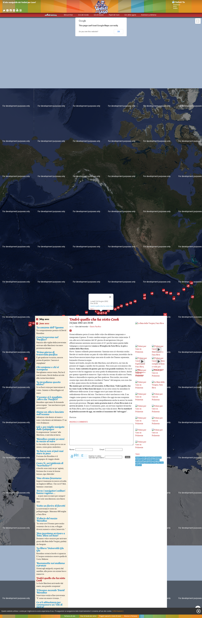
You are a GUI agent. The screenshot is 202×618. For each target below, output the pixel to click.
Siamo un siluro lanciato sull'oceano (50, 413)
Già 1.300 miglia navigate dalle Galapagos (50, 428)
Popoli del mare (114, 15)
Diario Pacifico (95, 327)
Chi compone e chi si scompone (47, 368)
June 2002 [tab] (44, 323)
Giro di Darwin (99, 15)
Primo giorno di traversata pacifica (46, 353)
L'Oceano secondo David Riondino (50, 591)
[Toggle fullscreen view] (198, 21)
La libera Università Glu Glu (50, 549)
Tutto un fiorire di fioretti (50, 506)
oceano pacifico (141, 460)
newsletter (176, 5)
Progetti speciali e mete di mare (110, 616)
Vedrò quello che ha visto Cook (50, 579)
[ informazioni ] (117, 611)
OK (118, 31)
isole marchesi (150, 462)
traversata (149, 458)
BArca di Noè (68, 15)
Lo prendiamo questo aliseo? (48, 383)
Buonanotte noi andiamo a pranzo (50, 564)
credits (175, 8)
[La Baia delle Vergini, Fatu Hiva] (149, 323)
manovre (158, 458)
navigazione (140, 462)
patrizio (138, 465)
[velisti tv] (179, 3)
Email (102, 450)
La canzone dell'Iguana (49, 327)
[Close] (110, 297)
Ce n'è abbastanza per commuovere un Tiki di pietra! (49, 604)
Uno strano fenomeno (48, 478)
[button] (191, 283)
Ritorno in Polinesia (130, 616)
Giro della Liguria (130, 15)
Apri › (92, 309)
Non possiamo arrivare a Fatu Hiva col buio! (50, 534)
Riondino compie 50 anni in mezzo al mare (50, 440)
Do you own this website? (88, 32)
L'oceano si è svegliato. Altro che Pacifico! (49, 398)
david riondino (153, 460)
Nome (71, 450)
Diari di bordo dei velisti (88, 616)
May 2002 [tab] (44, 319)
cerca (175, 6)
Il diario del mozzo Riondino (46, 519)
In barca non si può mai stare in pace (49, 452)
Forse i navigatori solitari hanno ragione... (50, 492)
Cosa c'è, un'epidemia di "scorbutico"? (49, 464)
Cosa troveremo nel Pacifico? (47, 338)
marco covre (140, 458)
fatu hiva (160, 462)
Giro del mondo (83, 15)
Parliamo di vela (69, 616)
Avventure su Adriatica (148, 15)
